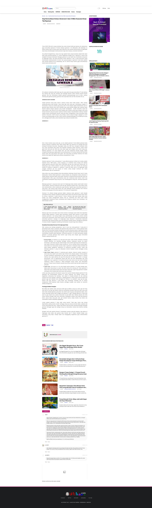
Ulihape (47, 445)
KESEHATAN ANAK (66, 11)
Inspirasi (48, 325)
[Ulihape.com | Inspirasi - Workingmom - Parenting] (47, 9)
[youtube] (109, 12)
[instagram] (107, 12)
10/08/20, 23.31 (84, 455)
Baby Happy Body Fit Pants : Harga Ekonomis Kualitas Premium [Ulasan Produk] (97, 138)
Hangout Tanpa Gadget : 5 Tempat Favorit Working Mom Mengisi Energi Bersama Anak (73, 373)
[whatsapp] (105, 12)
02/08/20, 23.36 (84, 414)
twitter (69, 497)
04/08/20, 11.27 (84, 445)
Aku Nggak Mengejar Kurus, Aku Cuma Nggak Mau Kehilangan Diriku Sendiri (71, 346)
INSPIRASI (58, 11)
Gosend (92, 117)
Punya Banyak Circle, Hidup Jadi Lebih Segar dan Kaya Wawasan (73, 400)
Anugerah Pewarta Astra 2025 (70, 389)
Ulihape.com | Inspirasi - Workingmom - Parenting (80, 502)
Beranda (43, 15)
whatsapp (76, 497)
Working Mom (51, 11)
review (92, 133)
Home (45, 11)
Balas (46, 441)
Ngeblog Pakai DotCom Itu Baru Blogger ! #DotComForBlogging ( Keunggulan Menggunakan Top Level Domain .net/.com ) (99, 74)
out (91, 69)
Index (109, 8)
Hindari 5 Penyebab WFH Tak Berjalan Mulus (98, 106)
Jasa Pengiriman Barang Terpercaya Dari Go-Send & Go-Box (99, 121)
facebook (63, 497)
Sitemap (104, 8)
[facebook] (101, 12)
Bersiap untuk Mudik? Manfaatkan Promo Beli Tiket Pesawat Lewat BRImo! (64, 207)
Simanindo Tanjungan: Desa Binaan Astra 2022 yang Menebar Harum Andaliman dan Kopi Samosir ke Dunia (72, 386)
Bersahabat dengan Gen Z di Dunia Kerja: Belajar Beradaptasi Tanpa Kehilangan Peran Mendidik (73, 359)
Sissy (46, 414)
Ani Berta (47, 455)
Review (73, 11)
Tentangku (78, 11)
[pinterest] (50, 328)
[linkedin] (53, 328)
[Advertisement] (64, 36)
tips (47, 15)
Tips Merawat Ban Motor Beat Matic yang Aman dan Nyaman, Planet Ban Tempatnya (79, 207)
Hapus (49, 441)
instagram (83, 497)
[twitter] (103, 12)
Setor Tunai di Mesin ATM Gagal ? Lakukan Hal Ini (99, 90)
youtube (90, 497)
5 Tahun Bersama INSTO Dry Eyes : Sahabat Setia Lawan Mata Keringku (50, 207)
